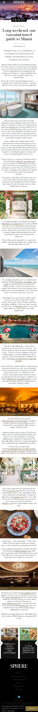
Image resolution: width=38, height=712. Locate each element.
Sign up (19, 683)
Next (36, 643)
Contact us (19, 689)
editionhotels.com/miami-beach (12, 224)
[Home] (19, 2)
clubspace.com (7, 503)
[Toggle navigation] (3, 2)
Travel (19, 20)
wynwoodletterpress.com (11, 604)
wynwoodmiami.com (26, 593)
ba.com (14, 614)
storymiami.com (17, 497)
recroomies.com (13, 491)
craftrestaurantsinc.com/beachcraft (14, 421)
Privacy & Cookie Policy (19, 676)
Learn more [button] (11, 711)
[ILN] (19, 697)
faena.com (14, 127)
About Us (19, 673)
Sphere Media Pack (19, 686)
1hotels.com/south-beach (26, 162)
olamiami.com (21, 306)
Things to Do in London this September (9, 648)
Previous (1, 643)
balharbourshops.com (22, 551)
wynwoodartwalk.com (13, 597)
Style (28, 643)
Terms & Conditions (19, 679)
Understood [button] (31, 708)
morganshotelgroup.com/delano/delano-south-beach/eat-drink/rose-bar (18, 450)
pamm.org (24, 606)
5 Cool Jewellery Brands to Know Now (29, 649)
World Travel (19, 26)
